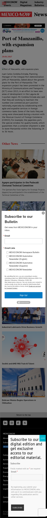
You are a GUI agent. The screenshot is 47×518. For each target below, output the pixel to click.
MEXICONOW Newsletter (20, 269)
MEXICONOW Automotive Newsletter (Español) (20, 264)
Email (14, 471)
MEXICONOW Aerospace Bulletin (24, 252)
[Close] (43, 213)
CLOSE (42, 438)
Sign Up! (23, 295)
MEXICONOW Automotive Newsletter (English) (20, 257)
